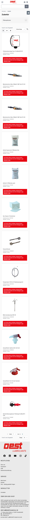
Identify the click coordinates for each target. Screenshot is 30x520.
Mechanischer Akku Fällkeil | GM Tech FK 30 (14, 117)
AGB (2, 468)
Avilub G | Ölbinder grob (9, 183)
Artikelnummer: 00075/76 (8, 284)
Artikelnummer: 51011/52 (8, 218)
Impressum (3, 466)
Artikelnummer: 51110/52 (8, 185)
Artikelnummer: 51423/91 (8, 382)
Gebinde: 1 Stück (6, 54)
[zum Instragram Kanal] (20, 455)
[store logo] (13, 2)
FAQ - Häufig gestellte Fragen (8, 484)
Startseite (4, 11)
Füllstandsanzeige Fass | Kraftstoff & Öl (13, 51)
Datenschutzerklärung (6, 470)
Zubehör (9, 11)
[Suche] (27, 6)
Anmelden (3, 492)
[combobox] (13, 6)
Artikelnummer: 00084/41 (8, 251)
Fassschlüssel (6, 249)
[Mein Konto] (24, 2)
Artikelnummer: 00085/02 (8, 349)
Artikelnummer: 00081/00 (8, 86)
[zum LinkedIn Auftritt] (9, 455)
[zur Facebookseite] (4, 455)
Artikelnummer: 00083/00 (8, 53)
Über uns (3, 464)
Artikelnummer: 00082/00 (8, 119)
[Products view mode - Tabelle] (10, 30)
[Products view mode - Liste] (6, 30)
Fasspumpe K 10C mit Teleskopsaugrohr (13, 282)
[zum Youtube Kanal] (15, 455)
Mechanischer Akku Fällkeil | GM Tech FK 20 (14, 84)
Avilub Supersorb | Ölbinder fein (11, 150)
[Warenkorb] (27, 2)
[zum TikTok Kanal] (25, 455)
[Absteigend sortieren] (27, 29)
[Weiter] (22, 434)
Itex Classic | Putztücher (9, 216)
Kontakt (2, 482)
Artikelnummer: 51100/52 (8, 152)
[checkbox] (3, 30)
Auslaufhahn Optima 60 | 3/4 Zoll (11, 348)
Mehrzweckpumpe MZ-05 (9, 315)
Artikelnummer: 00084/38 (8, 316)
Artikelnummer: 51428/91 (8, 417)
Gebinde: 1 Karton (6, 219)
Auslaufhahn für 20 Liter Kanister (11, 381)
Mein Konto (3, 480)
